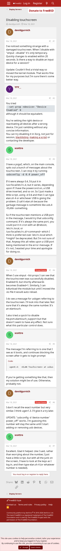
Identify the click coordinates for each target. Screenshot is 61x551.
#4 (54, 270)
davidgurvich (14, 24)
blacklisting (22, 137)
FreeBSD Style (15, 500)
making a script (38, 137)
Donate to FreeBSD (41, 10)
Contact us (11, 504)
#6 (54, 402)
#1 (54, 41)
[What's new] (47, 3)
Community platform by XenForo (30, 513)
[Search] (53, 3)
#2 (54, 98)
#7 (54, 446)
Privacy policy (40, 504)
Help (50, 504)
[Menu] (8, 3)
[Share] (50, 41)
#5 (54, 344)
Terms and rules (25, 504)
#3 (54, 159)
